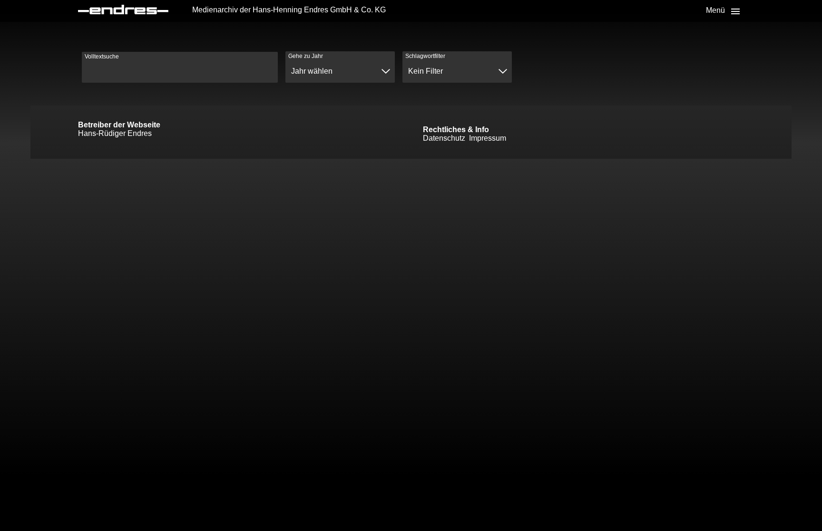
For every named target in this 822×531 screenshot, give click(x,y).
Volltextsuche (102, 56)
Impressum (487, 138)
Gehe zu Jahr (305, 56)
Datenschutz (444, 138)
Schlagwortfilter (425, 56)
